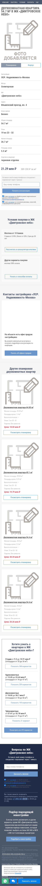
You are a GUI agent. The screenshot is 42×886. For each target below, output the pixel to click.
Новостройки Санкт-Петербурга (12, 864)
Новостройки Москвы (30, 864)
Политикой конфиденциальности (13, 199)
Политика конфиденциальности (12, 878)
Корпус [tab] (31, 65)
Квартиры (14, 2)
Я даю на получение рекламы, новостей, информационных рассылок (19, 202)
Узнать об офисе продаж (21, 353)
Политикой (18, 873)
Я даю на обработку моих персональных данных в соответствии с (17, 781)
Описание (5, 2)
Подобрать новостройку (21, 839)
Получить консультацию (21, 191)
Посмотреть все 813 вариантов (21, 730)
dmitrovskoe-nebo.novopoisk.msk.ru (13, 854)
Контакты (30, 2)
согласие (11, 196)
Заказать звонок (21, 774)
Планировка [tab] (11, 65)
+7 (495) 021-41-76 (20, 799)
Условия (22, 2)
